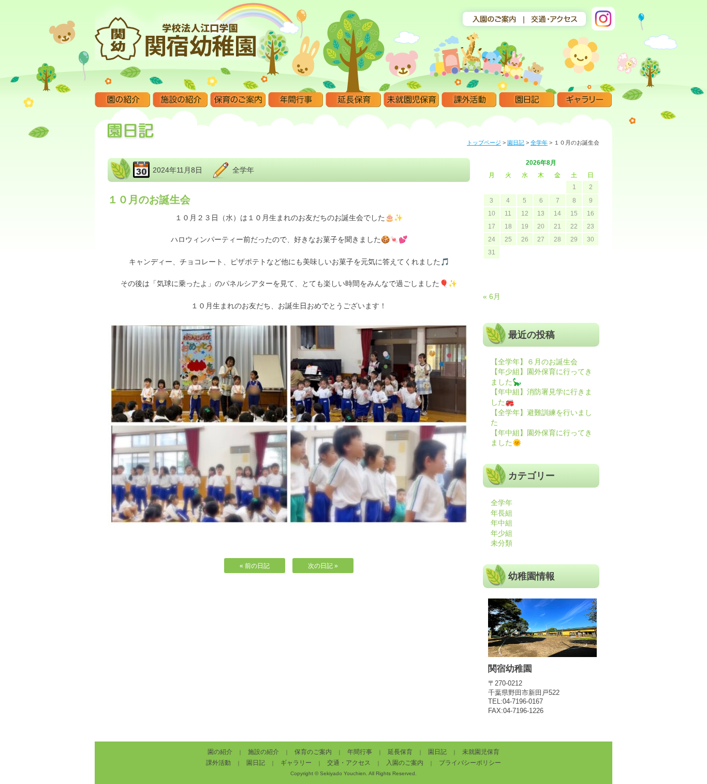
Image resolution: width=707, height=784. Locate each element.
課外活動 (469, 100)
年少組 (501, 533)
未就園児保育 (411, 100)
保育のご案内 (238, 100)
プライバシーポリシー (470, 762)
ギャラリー (584, 100)
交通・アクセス (349, 762)
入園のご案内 (404, 762)
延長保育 (353, 100)
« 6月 (491, 296)
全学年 (539, 142)
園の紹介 (122, 100)
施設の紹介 (180, 100)
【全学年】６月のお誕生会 (534, 362)
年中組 (501, 523)
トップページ (484, 142)
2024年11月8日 (177, 170)
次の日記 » (323, 565)
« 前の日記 (255, 565)
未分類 (501, 543)
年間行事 (295, 100)
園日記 (526, 100)
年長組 (501, 513)
